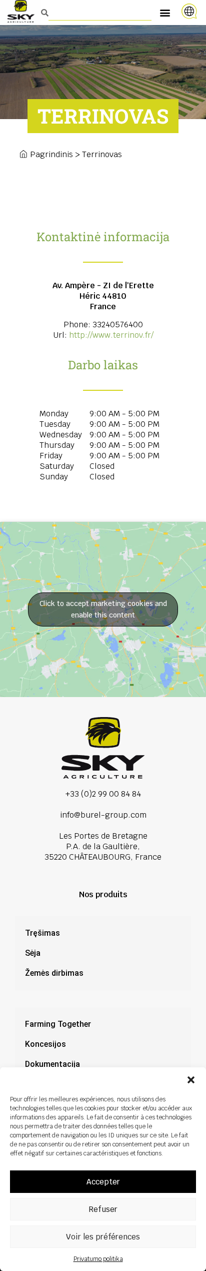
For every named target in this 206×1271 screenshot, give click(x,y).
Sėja (32, 953)
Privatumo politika (98, 1259)
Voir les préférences (103, 1236)
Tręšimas (42, 933)
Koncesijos (45, 1044)
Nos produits (103, 894)
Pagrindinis (51, 154)
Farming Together (58, 1024)
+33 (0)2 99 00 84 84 (103, 794)
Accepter (103, 1181)
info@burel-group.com (103, 815)
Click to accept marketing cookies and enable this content (103, 609)
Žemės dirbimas (54, 973)
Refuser (103, 1209)
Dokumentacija (52, 1064)
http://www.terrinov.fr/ (111, 335)
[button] (191, 1080)
